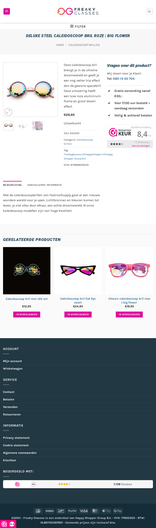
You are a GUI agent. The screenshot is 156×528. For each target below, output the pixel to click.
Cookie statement (16, 445)
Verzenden (10, 407)
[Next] (51, 89)
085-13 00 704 (124, 79)
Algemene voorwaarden (20, 453)
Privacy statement (16, 438)
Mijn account (12, 361)
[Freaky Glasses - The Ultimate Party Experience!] (78, 11)
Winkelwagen (13, 368)
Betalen (8, 399)
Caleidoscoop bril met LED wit (27, 299)
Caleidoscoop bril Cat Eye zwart (78, 300)
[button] (6, 11)
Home (60, 45)
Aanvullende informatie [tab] (44, 184)
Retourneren (12, 414)
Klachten (9, 460)
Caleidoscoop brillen (84, 45)
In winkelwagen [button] (26, 314)
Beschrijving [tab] (12, 184)
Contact (8, 392)
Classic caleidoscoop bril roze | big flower (129, 300)
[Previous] (9, 89)
